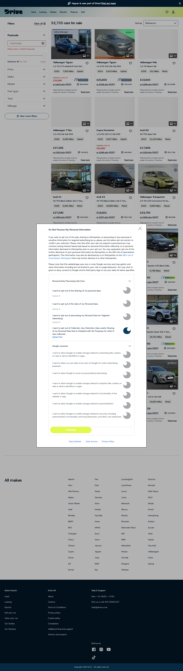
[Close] (141, 230)
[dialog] (91, 335)
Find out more (108, 3)
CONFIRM (71, 429)
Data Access (92, 441)
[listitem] (91, 281)
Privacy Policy (108, 441)
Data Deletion (75, 441)
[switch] (127, 290)
